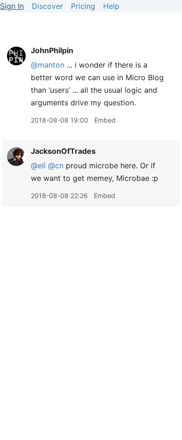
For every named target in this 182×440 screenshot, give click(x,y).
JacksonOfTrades (63, 151)
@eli (38, 165)
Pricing (83, 6)
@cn (55, 165)
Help (111, 6)
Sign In (12, 6)
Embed (105, 120)
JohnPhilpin (52, 50)
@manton (47, 64)
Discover (47, 6)
